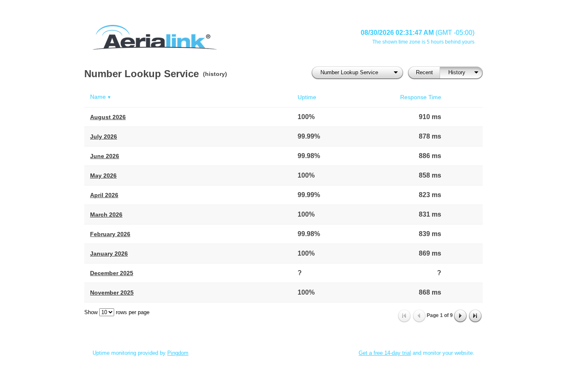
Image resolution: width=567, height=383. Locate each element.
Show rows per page (116, 312)
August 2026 (108, 117)
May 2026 (103, 175)
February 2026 (110, 234)
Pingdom (177, 353)
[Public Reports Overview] (196, 37)
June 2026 (104, 156)
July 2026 (103, 136)
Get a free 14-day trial (385, 353)
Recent (424, 72)
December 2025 (111, 273)
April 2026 (104, 195)
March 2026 (106, 214)
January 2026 (109, 253)
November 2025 (112, 292)
